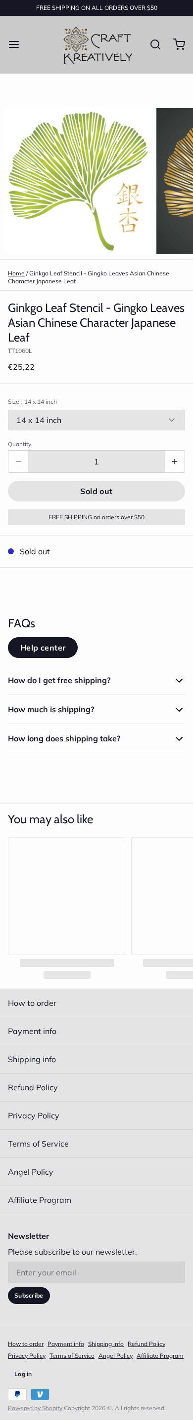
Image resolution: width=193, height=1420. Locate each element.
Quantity (19, 444)
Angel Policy (30, 1172)
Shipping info (32, 1059)
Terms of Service (38, 1144)
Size (32, 401)
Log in (23, 1374)
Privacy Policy (33, 1115)
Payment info (32, 1031)
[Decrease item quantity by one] (18, 461)
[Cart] (175, 44)
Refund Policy (33, 1087)
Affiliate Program (39, 1200)
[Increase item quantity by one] (175, 461)
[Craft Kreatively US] (96, 44)
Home (16, 273)
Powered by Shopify (35, 1408)
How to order (32, 1003)
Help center (42, 647)
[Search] (151, 44)
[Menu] (18, 44)
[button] (96, 491)
